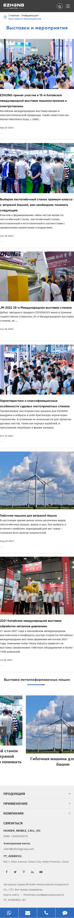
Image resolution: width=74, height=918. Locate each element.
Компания (13, 813)
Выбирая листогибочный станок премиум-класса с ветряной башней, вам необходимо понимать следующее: (36, 204)
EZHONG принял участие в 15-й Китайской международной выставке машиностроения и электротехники (33, 100)
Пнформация (29, 15)
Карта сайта (11, 894)
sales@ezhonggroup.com (18, 846)
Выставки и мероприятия (25, 18)
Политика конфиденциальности (43, 894)
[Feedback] (65, 913)
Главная (14, 15)
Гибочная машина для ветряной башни (28, 515)
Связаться (13, 823)
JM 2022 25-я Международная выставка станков (36, 308)
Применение (15, 803)
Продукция (14, 794)
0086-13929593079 (22, 833)
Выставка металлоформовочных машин (37, 680)
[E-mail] (28, 913)
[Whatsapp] (9, 913)
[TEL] (46, 913)
